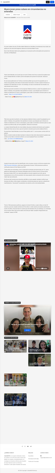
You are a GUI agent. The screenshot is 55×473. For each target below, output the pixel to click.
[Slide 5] (26, 333)
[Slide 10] (38, 333)
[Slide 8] (34, 333)
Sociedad (8, 14)
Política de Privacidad (33, 461)
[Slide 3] (21, 333)
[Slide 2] (19, 333)
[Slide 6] (29, 333)
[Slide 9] (36, 333)
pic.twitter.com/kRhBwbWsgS (15, 138)
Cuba (24, 14)
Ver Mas (27, 330)
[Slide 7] (31, 333)
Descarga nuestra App (33, 458)
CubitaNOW (6, 2)
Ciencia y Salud (16, 14)
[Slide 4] (24, 333)
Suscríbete (30, 456)
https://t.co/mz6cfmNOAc (15, 94)
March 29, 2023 (28, 96)
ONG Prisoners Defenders (10, 165)
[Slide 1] (17, 333)
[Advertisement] (27, 63)
